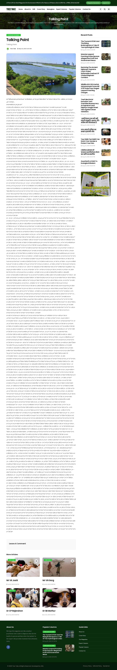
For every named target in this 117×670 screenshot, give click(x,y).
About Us (27, 9)
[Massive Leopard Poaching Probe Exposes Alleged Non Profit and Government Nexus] (69, 648)
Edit (34, 9)
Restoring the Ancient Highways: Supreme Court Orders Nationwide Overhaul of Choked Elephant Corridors (90, 72)
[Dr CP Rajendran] (23, 597)
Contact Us (86, 9)
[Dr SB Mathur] (59, 597)
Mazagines (50, 9)
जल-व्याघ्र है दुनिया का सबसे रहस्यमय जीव (88, 131)
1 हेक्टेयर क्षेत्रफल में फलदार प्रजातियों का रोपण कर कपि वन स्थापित (90, 152)
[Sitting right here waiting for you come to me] (106, 43)
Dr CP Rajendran (14, 610)
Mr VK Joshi (12, 580)
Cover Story (41, 9)
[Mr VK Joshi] (23, 567)
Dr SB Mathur (49, 610)
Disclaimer (106, 666)
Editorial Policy (97, 666)
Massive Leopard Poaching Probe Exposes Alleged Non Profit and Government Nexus (90, 57)
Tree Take (13, 48)
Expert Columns (61, 9)
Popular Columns (75, 9)
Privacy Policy (87, 666)
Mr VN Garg (48, 580)
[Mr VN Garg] (59, 567)
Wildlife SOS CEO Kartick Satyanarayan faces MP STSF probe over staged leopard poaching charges (90, 88)
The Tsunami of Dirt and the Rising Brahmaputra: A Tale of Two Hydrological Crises (90, 44)
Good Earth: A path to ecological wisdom (89, 162)
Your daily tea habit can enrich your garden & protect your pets (90, 141)
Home (21, 9)
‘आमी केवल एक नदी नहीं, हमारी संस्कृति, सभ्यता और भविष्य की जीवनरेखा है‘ (90, 120)
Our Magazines (83, 639)
